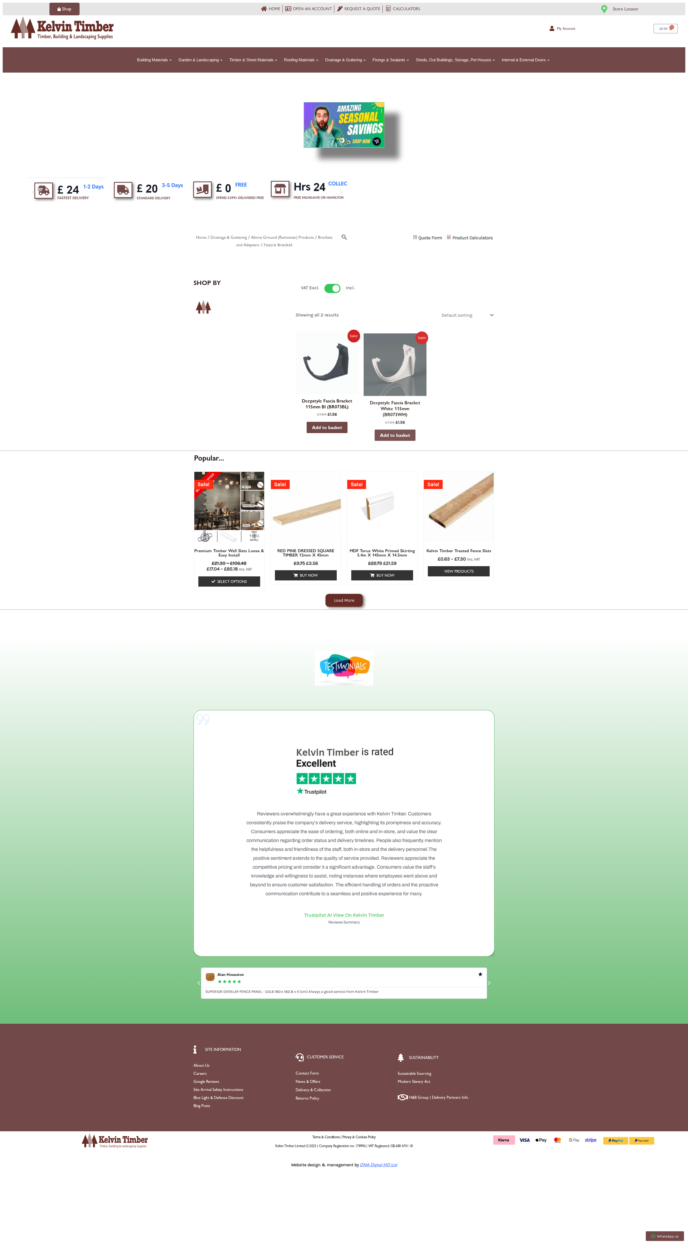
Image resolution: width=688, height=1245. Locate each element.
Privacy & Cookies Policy (359, 1137)
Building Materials (152, 60)
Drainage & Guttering (343, 60)
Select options (232, 581)
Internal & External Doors (524, 60)
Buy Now (309, 575)
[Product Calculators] (470, 238)
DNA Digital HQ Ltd (378, 1164)
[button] (33, 192)
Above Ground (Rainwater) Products (282, 237)
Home (201, 237)
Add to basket (327, 427)
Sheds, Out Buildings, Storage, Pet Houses (453, 60)
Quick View (327, 388)
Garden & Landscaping (198, 60)
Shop (66, 9)
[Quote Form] (428, 238)
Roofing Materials (299, 60)
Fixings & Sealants (388, 60)
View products (459, 571)
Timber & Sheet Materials (251, 60)
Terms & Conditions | (327, 1137)
